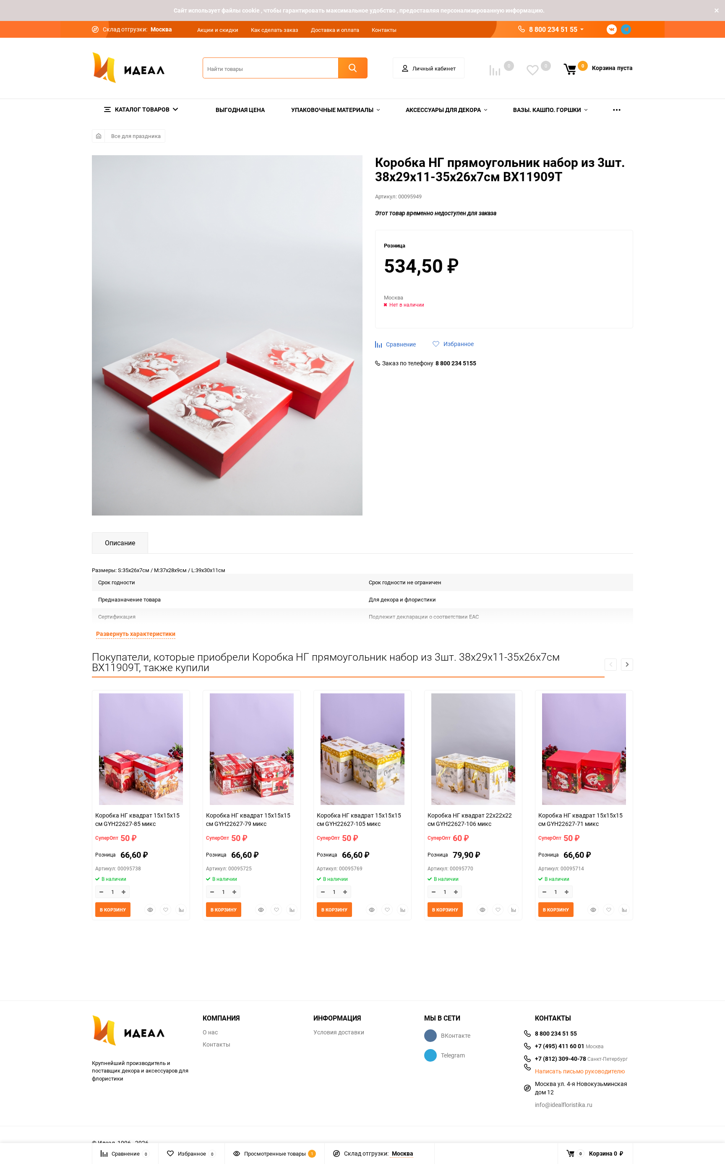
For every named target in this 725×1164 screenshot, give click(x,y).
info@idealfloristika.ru (563, 1105)
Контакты (384, 30)
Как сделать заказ (274, 30)
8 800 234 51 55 (553, 29)
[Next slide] (627, 665)
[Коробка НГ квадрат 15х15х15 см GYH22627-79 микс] (251, 750)
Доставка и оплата (335, 30)
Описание (120, 542)
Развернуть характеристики (135, 634)
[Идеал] (141, 1032)
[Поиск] (353, 67)
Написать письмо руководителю (580, 1071)
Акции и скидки (217, 30)
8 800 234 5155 (456, 363)
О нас (210, 1032)
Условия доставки (338, 1032)
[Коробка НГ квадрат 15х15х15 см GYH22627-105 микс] (362, 750)
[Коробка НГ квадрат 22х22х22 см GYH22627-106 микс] (473, 750)
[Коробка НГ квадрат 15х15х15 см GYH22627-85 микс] (141, 750)
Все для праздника (136, 136)
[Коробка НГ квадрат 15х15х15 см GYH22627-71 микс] (584, 750)
